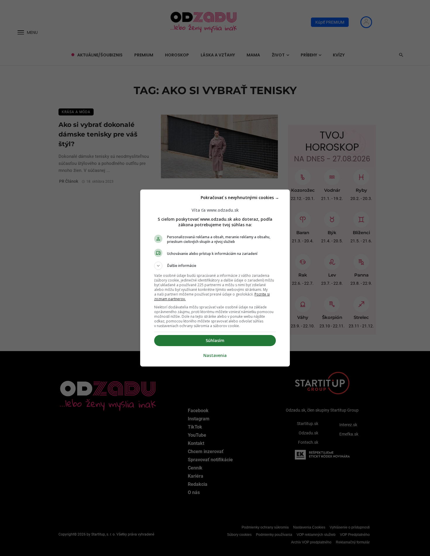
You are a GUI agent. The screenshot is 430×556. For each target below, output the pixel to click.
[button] (215, 266)
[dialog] (215, 278)
